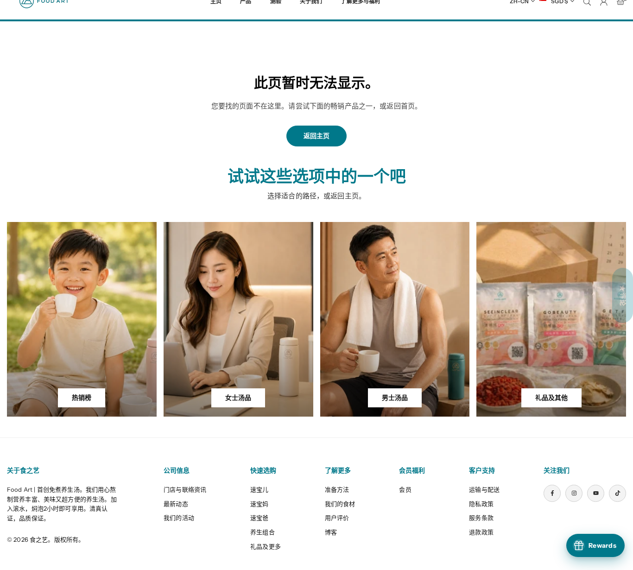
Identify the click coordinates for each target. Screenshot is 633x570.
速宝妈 (259, 503)
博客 (331, 532)
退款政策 (481, 532)
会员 (405, 489)
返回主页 (316, 136)
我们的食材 (340, 503)
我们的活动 (179, 517)
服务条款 (481, 517)
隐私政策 (481, 503)
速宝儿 (259, 489)
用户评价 (337, 517)
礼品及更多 (265, 546)
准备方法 (337, 489)
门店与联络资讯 (185, 489)
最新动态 (176, 503)
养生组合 (262, 532)
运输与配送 (484, 489)
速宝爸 (259, 517)
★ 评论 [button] (623, 295)
